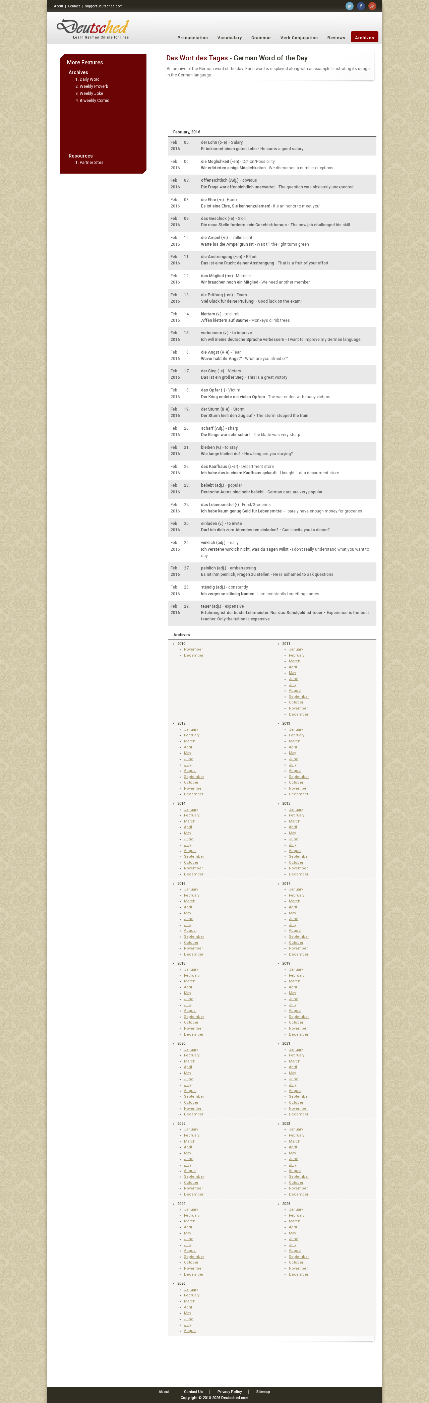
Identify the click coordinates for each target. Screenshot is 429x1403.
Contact (74, 6)
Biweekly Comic (94, 100)
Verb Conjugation (299, 38)
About (58, 6)
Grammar (261, 38)
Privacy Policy (230, 1392)
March (294, 661)
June (293, 679)
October (296, 702)
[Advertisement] (103, 127)
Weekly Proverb (94, 86)
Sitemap (263, 1392)
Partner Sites (92, 162)
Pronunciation (193, 38)
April (293, 667)
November (193, 649)
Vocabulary (230, 38)
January (296, 649)
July (292, 685)
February (296, 655)
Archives (364, 38)
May (292, 673)
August (295, 690)
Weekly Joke (91, 93)
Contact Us (193, 1392)
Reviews (336, 38)
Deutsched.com (234, 1398)
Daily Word (90, 79)
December (193, 655)
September (299, 696)
